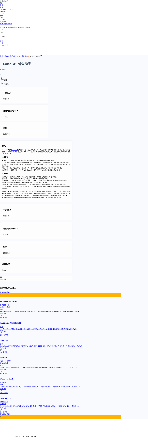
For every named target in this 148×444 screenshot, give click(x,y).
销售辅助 (24, 56)
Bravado (14, 150)
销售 (18, 56)
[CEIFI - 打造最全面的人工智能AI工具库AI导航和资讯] (0, 25)
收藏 (2, 7)
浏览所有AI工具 (6, 9)
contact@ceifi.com (6, 24)
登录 (1, 41)
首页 (2, 5)
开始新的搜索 (5, 292)
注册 (1, 43)
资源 (14, 56)
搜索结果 (8, 56)
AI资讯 (2, 11)
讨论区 (2, 13)
